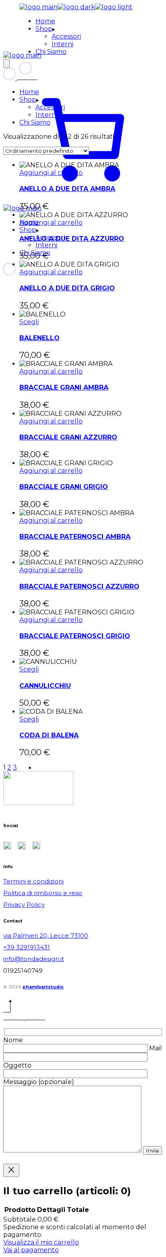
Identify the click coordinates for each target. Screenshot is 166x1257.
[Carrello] (83, 200)
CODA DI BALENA (49, 735)
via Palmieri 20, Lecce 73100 (45, 935)
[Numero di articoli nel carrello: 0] (6, 63)
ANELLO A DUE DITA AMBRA (67, 189)
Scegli (29, 322)
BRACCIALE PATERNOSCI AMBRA (75, 536)
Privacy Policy (24, 904)
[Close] (11, 1170)
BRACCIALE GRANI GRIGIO (63, 487)
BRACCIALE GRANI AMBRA (63, 387)
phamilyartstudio (43, 987)
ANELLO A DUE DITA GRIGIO (67, 288)
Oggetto (17, 1065)
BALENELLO (39, 338)
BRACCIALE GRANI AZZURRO (68, 437)
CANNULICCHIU (45, 686)
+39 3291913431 (26, 947)
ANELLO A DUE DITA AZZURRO (71, 238)
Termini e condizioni (33, 881)
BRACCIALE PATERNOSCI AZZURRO (79, 586)
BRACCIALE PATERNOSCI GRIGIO (74, 636)
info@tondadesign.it (33, 959)
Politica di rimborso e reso (42, 893)
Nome (13, 1040)
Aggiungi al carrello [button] (51, 173)
